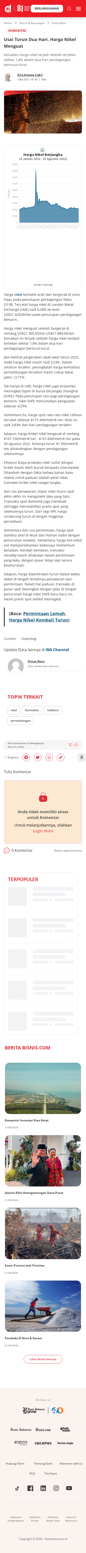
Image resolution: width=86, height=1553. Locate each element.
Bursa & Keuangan (32, 23)
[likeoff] (76, 744)
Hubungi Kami (15, 1463)
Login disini (43, 830)
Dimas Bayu (36, 661)
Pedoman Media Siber (53, 1518)
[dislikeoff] (71, 745)
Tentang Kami (43, 1463)
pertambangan (21, 721)
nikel (18, 294)
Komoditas (59, 23)
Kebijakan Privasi (35, 1518)
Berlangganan (47, 8)
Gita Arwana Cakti (30, 75)
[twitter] (38, 757)
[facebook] (26, 757)
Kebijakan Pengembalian (16, 1518)
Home (8, 23)
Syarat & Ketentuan (71, 1518)
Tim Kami (50, 1473)
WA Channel (57, 649)
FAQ (32, 1473)
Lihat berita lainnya (43, 1359)
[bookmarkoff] (82, 757)
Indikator (53, 710)
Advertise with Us (71, 1463)
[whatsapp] (49, 757)
